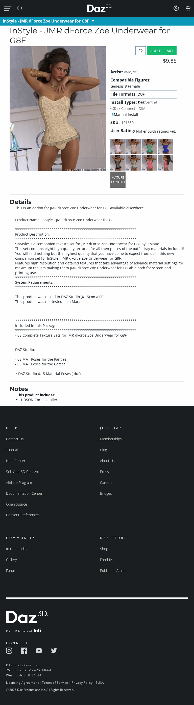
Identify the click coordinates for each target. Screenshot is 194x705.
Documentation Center (24, 493)
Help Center (15, 460)
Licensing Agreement (22, 682)
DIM (142, 108)
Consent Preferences (23, 514)
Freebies (107, 559)
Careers (106, 482)
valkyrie (130, 72)
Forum (11, 570)
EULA (100, 682)
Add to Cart (161, 50)
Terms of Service (55, 682)
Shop (104, 548)
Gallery (11, 559)
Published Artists (113, 570)
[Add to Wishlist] (140, 50)
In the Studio (16, 548)
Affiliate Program (19, 482)
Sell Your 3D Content (22, 471)
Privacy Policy (81, 682)
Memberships (111, 439)
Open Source (16, 504)
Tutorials (12, 449)
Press (104, 471)
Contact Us (15, 439)
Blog (103, 449)
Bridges (106, 493)
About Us (107, 460)
